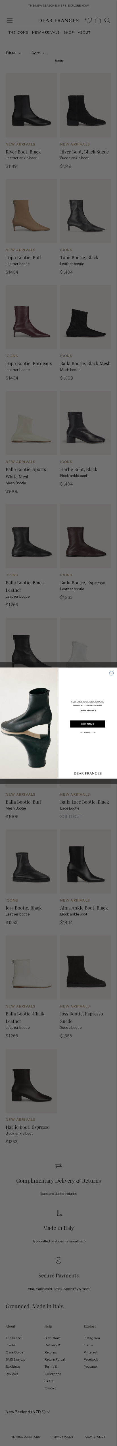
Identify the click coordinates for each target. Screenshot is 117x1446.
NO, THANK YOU (88, 733)
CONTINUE (87, 724)
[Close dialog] (111, 673)
